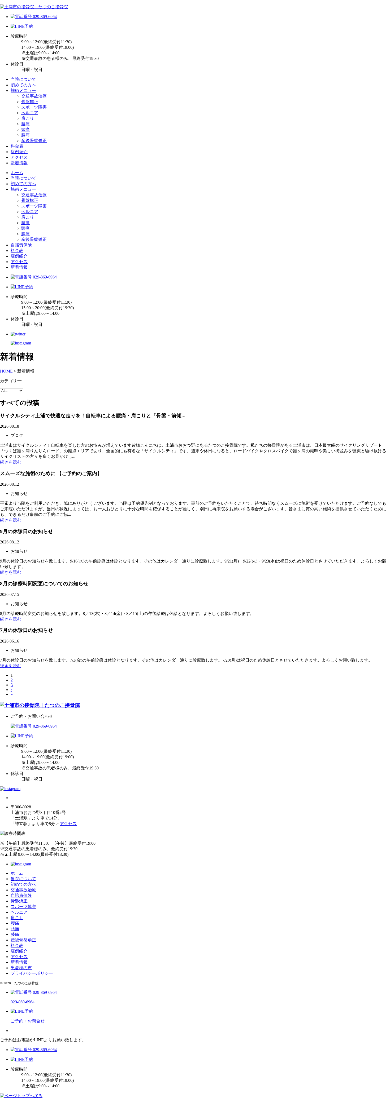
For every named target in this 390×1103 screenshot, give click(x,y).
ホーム (17, 172)
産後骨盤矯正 (34, 140)
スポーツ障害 (34, 107)
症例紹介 (19, 151)
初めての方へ (23, 85)
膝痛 (25, 135)
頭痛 (25, 129)
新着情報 (19, 163)
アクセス (19, 157)
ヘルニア (29, 112)
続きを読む (10, 462)
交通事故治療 (34, 96)
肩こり (27, 118)
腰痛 (25, 124)
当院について (23, 79)
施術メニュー (23, 90)
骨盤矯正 (29, 101)
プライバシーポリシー (32, 973)
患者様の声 (21, 967)
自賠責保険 (21, 245)
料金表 (17, 146)
